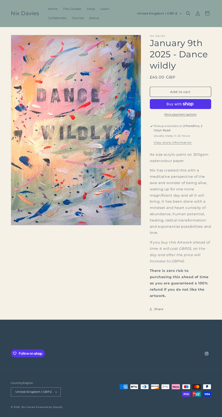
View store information (173, 142)
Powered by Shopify (49, 407)
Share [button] (158, 309)
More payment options (180, 114)
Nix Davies (28, 407)
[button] (188, 13)
